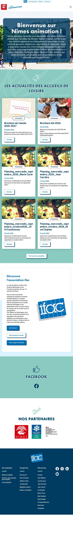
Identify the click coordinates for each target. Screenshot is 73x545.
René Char (41, 505)
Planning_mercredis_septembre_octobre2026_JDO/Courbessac (18, 226)
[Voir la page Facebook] (36, 386)
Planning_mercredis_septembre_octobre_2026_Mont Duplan (54, 226)
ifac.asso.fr (23, 475)
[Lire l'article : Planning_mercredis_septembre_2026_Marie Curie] (18, 157)
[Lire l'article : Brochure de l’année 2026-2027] (18, 108)
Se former (47, 1)
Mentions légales (7, 475)
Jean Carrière (42, 484)
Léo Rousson (42, 481)
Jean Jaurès (41, 487)
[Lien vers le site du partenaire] (21, 432)
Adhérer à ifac (24, 481)
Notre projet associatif (16, 335)
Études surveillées (25, 490)
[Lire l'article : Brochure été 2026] (54, 108)
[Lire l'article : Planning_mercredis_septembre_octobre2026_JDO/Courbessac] (18, 209)
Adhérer (40, 1)
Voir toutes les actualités (36, 256)
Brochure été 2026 (50, 123)
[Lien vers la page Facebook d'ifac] (57, 469)
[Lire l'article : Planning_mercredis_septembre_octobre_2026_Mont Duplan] (54, 209)
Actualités (41, 508)
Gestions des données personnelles (9, 478)
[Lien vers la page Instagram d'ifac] (62, 469)
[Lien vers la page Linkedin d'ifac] (67, 469)
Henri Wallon (42, 478)
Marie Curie (41, 493)
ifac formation (24, 478)
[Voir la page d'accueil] (15, 7)
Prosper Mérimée (43, 502)
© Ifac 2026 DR (6, 482)
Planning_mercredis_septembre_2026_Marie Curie (18, 173)
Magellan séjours (25, 487)
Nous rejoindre (33, 1)
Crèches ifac (24, 484)
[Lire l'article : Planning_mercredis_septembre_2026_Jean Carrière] (54, 157)
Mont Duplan (42, 499)
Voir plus (9, 139)
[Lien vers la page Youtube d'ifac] (57, 474)
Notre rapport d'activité (16, 342)
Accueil (40, 475)
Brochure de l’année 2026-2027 (15, 124)
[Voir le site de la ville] (4, 7)
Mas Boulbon (42, 496)
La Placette (41, 490)
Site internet (13, 328)
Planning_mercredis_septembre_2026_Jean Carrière (54, 174)
